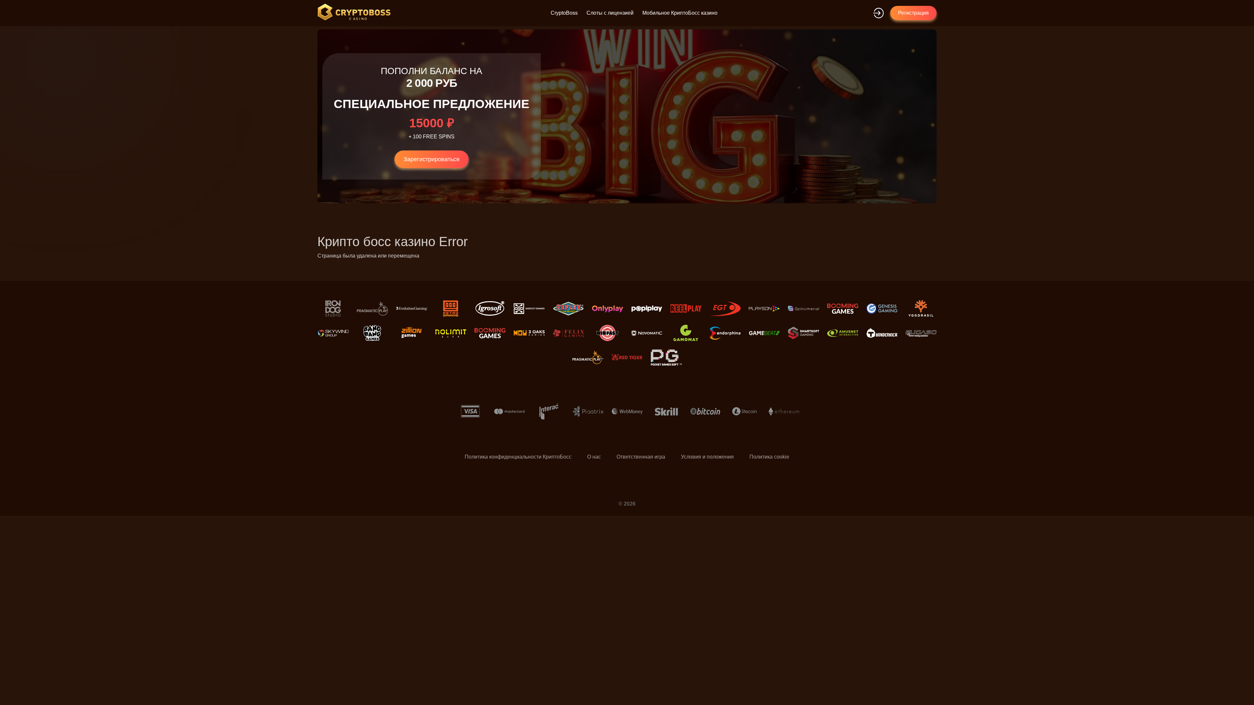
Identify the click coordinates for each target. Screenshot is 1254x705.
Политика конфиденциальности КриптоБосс (518, 457)
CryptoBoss (564, 13)
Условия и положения (707, 457)
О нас (594, 457)
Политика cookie (769, 457)
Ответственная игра (641, 457)
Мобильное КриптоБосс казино (679, 13)
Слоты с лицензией (610, 13)
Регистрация (913, 13)
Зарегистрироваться (431, 159)
